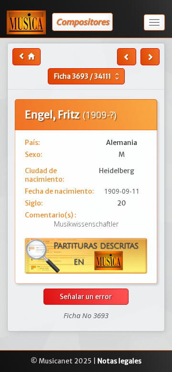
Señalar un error (86, 296)
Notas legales (119, 361)
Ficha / (87, 76)
